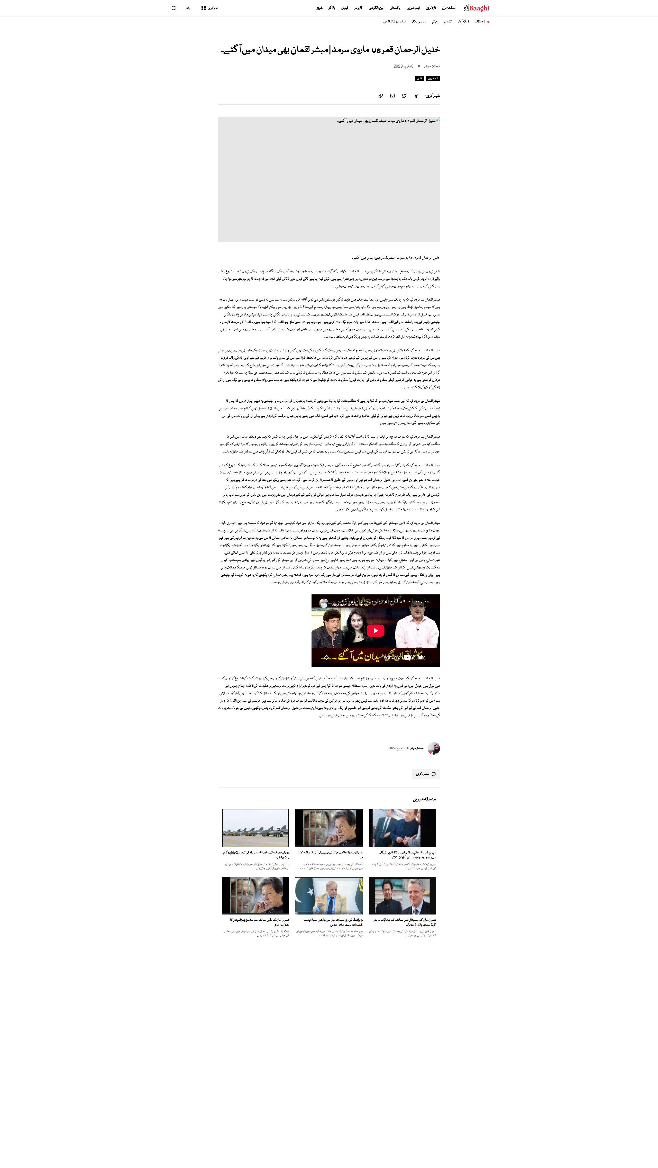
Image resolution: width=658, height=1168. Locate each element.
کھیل (345, 8)
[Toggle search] (174, 8)
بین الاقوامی (376, 8)
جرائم (435, 21)
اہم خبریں (413, 8)
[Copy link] (380, 96)
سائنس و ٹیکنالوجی (394, 21)
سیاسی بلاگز (419, 21)
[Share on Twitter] (404, 96)
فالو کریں (213, 8)
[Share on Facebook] (416, 96)
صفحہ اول (448, 8)
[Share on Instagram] (392, 96)
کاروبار (359, 8)
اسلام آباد (463, 21)
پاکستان (395, 8)
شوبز (320, 8)
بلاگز (332, 8)
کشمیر (448, 21)
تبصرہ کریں (422, 774)
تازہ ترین (431, 8)
